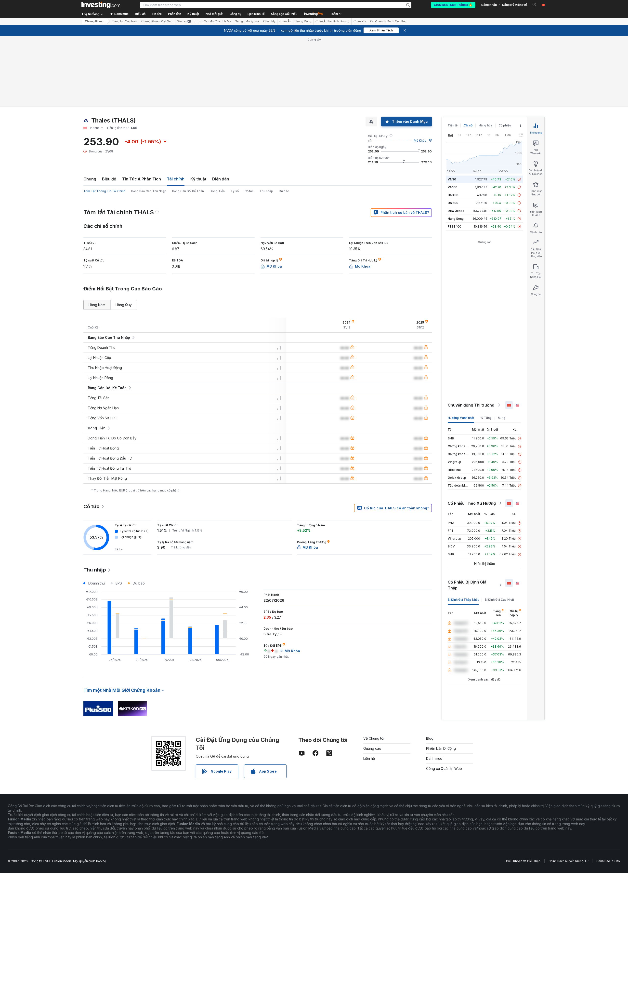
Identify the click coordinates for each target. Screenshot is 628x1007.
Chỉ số (468, 125)
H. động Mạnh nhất (461, 418)
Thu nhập (266, 191)
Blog (429, 738)
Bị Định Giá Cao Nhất (499, 599)
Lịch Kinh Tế (256, 14)
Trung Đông (303, 21)
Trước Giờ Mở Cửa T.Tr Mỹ (213, 21)
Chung (89, 179)
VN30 (452, 179)
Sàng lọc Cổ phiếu (124, 21)
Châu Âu (285, 21)
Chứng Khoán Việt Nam (157, 21)
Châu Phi (359, 21)
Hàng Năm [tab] (97, 305)
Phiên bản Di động (441, 748)
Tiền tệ (453, 125)
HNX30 (453, 195)
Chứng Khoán (94, 21)
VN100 (452, 187)
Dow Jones (456, 211)
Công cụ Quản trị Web (444, 768)
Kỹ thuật (198, 179)
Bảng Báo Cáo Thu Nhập (148, 191)
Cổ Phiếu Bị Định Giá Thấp (467, 585)
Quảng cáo (372, 748)
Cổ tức (249, 191)
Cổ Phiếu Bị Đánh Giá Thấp (388, 21)
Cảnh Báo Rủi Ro (608, 861)
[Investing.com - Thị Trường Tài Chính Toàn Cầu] (100, 4)
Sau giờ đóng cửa (247, 21)
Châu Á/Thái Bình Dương (332, 21)
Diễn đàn (220, 179)
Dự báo (284, 191)
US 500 (453, 203)
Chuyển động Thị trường (471, 405)
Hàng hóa (485, 125)
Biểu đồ (109, 179)
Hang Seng (456, 218)
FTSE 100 (454, 226)
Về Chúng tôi (373, 738)
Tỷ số (235, 191)
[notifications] (534, 4)
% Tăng (486, 418)
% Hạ (501, 418)
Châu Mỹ (269, 21)
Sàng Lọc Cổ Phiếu (284, 14)
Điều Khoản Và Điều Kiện (523, 861)
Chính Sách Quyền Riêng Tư (568, 861)
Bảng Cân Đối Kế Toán (188, 191)
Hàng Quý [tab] (124, 305)
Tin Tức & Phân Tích (141, 179)
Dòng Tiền (217, 191)
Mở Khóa (420, 140)
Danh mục (434, 758)
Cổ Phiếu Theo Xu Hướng (472, 503)
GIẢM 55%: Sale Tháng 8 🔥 (453, 5)
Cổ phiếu (504, 125)
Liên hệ (369, 758)
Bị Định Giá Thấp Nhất (463, 599)
